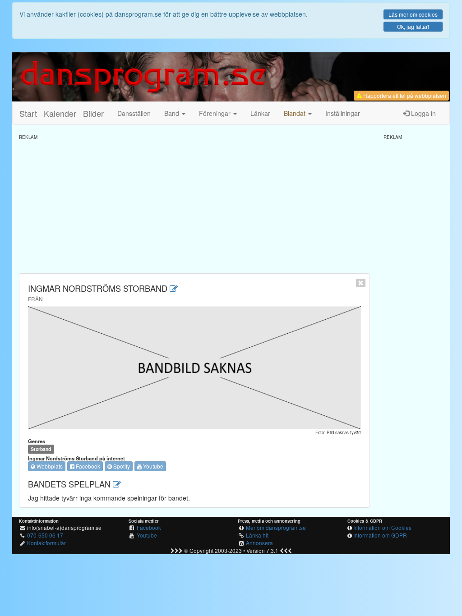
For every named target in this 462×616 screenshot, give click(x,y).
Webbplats (49, 466)
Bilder (93, 113)
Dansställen (134, 113)
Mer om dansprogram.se (276, 527)
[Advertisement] (194, 203)
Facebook (87, 466)
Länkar (260, 113)
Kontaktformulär (46, 543)
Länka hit (257, 535)
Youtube (152, 466)
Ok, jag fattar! (413, 26)
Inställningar (342, 113)
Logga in (422, 113)
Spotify (121, 466)
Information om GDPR (380, 535)
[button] (298, 113)
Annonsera (259, 543)
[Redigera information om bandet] (174, 288)
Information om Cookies (382, 527)
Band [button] (172, 113)
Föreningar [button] (215, 113)
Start (28, 113)
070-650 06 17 (45, 535)
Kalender (60, 113)
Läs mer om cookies (413, 14)
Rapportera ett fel (404, 95)
